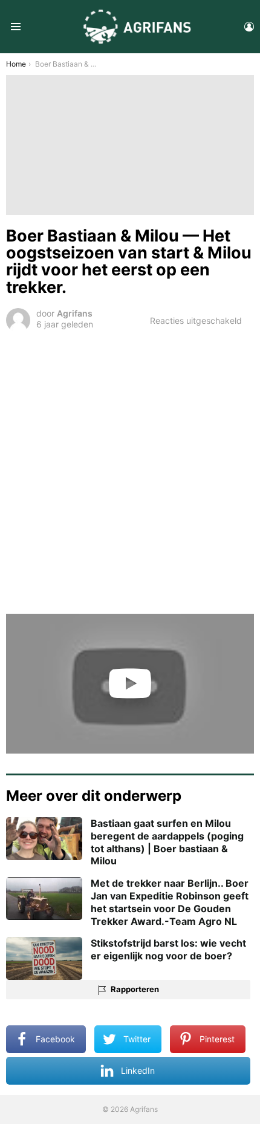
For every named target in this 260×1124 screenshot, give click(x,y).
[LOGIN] (249, 26)
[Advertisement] (130, 471)
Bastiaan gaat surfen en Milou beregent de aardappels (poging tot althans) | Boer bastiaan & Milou (167, 842)
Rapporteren (135, 989)
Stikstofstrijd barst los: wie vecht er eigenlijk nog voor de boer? (168, 949)
